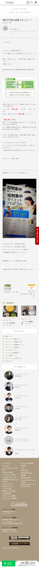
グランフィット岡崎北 (13, 347)
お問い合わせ (24, 470)
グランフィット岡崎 (13, 339)
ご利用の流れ (7, 493)
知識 (10, 22)
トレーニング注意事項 (13, 353)
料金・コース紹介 (8, 472)
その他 (9, 361)
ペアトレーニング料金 (9, 474)
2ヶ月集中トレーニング (9, 477)
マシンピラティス (12, 350)
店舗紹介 (23, 465)
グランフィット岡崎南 (14, 342)
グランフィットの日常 (13, 358)
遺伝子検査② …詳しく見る (11, 292)
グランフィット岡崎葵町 (15, 344)
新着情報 (23, 475)
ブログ (23, 468)
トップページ (7, 463)
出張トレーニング (8, 486)
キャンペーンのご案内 (27, 463)
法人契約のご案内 (26, 477)
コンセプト (6, 465)
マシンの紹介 (10, 355)
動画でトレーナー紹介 (9, 491)
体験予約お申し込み (26, 473)
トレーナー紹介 (7, 488)
